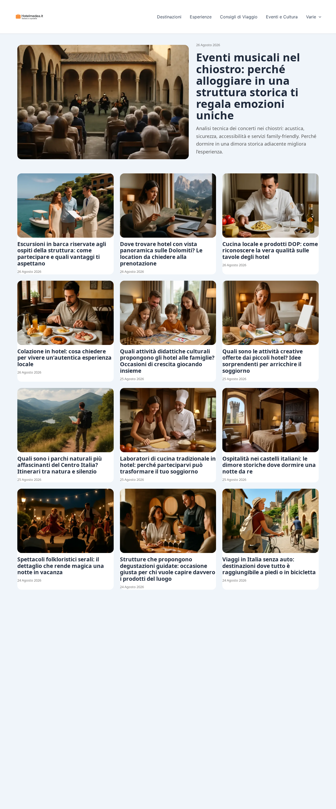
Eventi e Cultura (282, 16)
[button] (318, 16)
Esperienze (201, 16)
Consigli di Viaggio (239, 16)
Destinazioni (169, 16)
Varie (311, 16)
